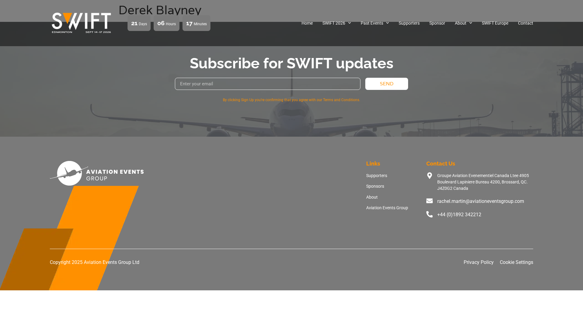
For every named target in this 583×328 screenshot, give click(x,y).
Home (307, 23)
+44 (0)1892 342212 (459, 214)
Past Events (372, 23)
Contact (525, 23)
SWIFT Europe (495, 23)
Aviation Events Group (387, 207)
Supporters (409, 23)
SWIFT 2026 (333, 23)
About (460, 23)
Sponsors (375, 186)
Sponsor (437, 23)
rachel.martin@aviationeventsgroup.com (480, 201)
